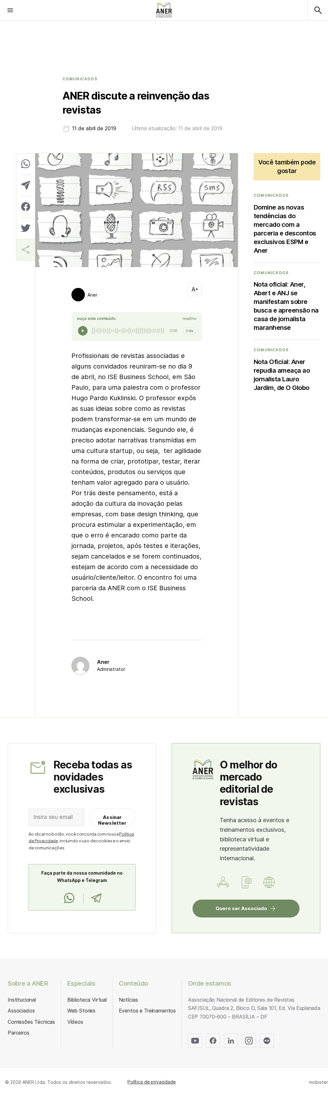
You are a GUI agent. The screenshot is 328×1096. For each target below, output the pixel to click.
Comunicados (79, 79)
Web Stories (81, 1010)
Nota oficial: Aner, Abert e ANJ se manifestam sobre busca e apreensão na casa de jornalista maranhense (286, 306)
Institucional (22, 1000)
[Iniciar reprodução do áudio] (82, 331)
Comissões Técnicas (31, 1022)
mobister (318, 1082)
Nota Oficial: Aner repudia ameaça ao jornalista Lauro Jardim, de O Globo (282, 375)
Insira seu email (53, 817)
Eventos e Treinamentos (147, 1010)
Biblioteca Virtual (87, 1000)
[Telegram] (96, 898)
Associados (21, 1010)
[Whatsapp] (69, 898)
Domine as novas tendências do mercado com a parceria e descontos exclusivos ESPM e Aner (285, 228)
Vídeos (75, 1022)
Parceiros (18, 1032)
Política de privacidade (151, 1081)
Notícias (128, 1000)
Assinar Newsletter (112, 820)
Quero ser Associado (241, 908)
